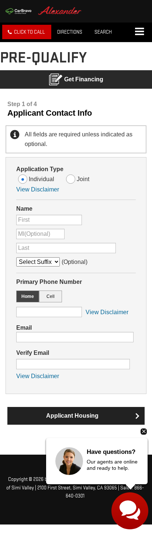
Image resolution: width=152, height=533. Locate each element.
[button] (26, 32)
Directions (69, 32)
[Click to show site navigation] (139, 32)
